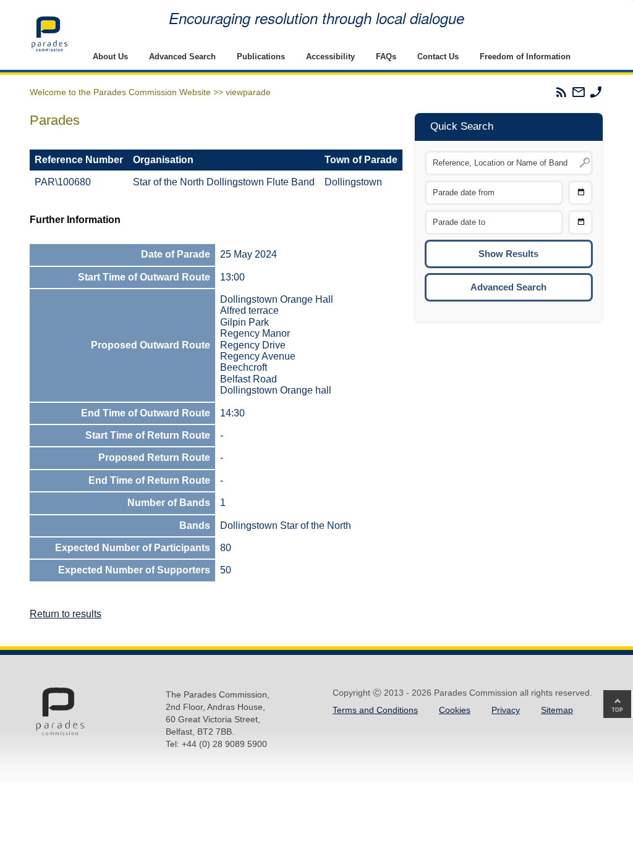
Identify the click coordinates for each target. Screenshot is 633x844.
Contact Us (438, 56)
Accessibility (330, 56)
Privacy (505, 710)
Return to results (65, 614)
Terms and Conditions (375, 710)
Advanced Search (182, 56)
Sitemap (557, 710)
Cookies (454, 710)
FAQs (386, 56)
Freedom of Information (525, 56)
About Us (110, 56)
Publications (261, 56)
